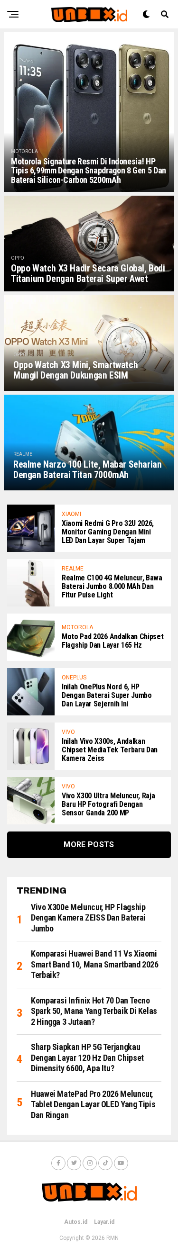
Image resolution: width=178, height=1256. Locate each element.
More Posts (89, 844)
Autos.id (75, 1222)
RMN (112, 1238)
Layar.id (104, 1222)
